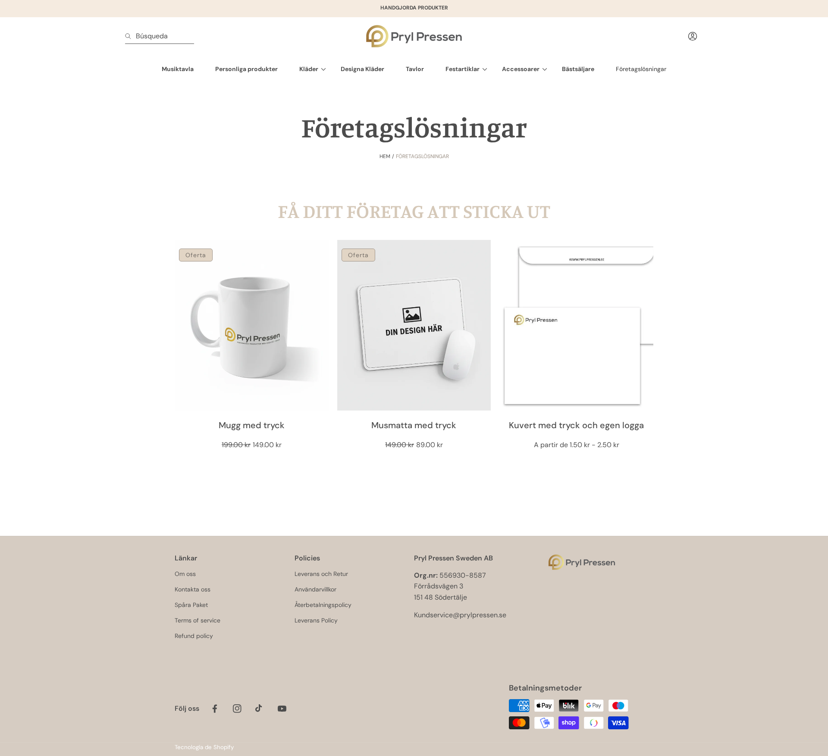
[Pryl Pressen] (414, 36)
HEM (385, 156)
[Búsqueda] (130, 36)
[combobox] (159, 36)
